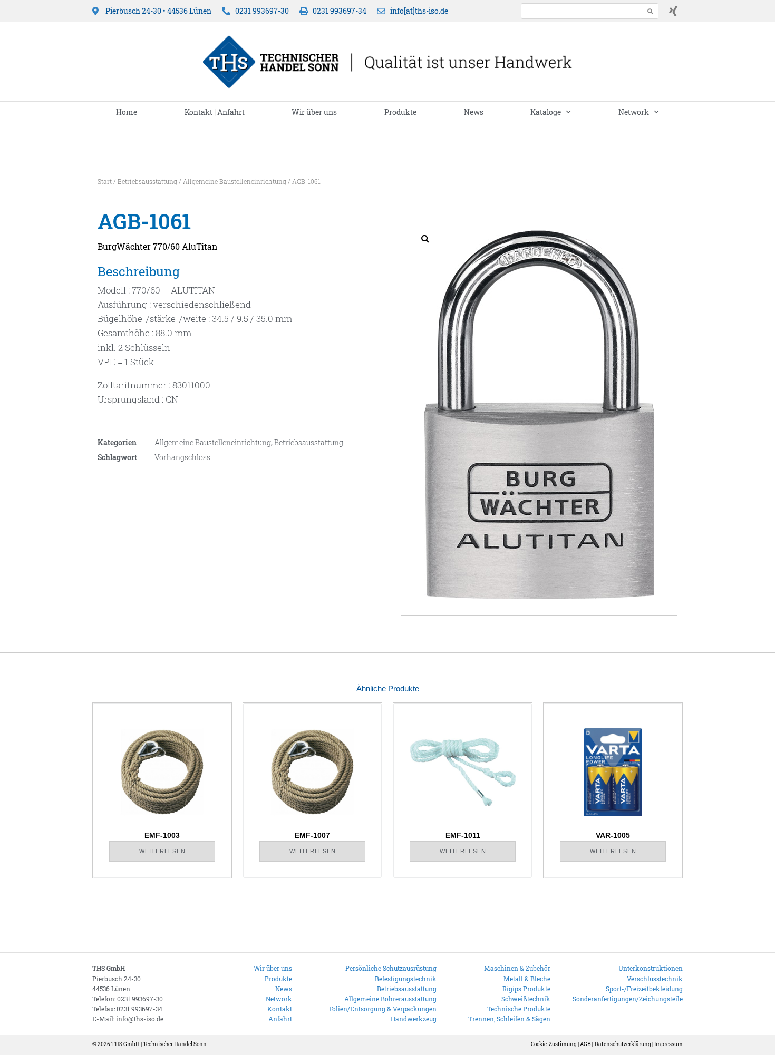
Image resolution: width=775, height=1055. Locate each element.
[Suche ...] (579, 11)
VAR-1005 (613, 835)
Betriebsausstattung (147, 181)
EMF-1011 (462, 835)
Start (105, 181)
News (473, 112)
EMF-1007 (312, 835)
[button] (425, 238)
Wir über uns (314, 112)
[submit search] (650, 11)
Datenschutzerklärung (623, 1044)
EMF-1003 (162, 835)
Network (633, 112)
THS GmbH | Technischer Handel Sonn (159, 1044)
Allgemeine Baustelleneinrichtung (234, 181)
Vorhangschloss (182, 457)
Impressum (668, 1044)
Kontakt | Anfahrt (215, 112)
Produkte (400, 112)
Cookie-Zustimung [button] (554, 1044)
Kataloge (545, 112)
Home (126, 112)
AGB (585, 1044)
